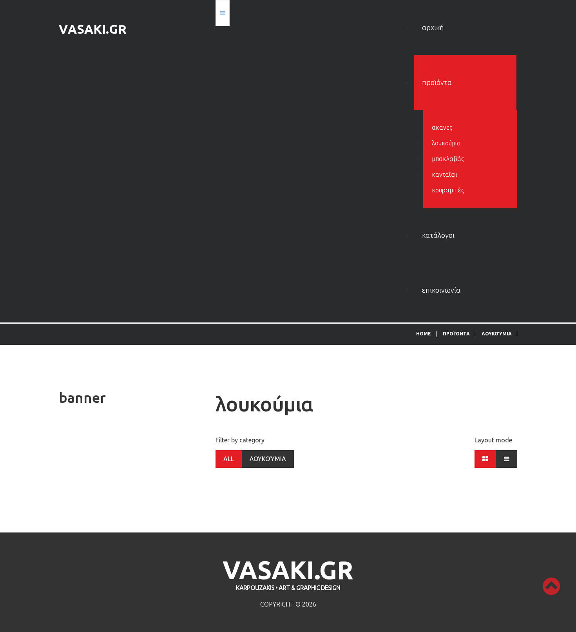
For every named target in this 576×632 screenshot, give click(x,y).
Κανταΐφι (444, 174)
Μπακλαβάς (448, 158)
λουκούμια (446, 143)
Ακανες (442, 127)
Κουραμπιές (448, 190)
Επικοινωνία (441, 290)
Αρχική (433, 27)
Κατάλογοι (438, 235)
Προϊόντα (437, 82)
